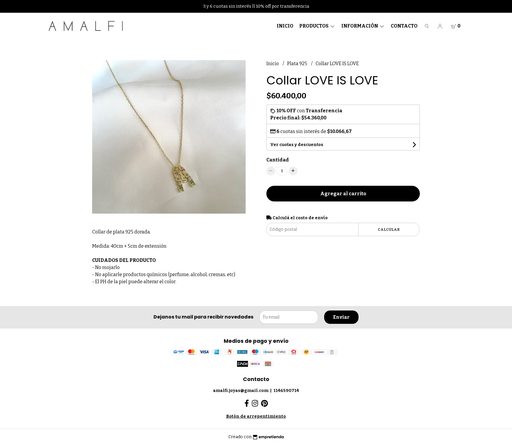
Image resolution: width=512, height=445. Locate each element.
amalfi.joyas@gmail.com (240, 390)
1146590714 (286, 390)
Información (360, 26)
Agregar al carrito (343, 193)
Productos (314, 26)
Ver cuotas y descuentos (296, 144)
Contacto (404, 26)
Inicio (285, 26)
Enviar (341, 317)
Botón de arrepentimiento (256, 416)
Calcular (389, 229)
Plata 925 (297, 63)
